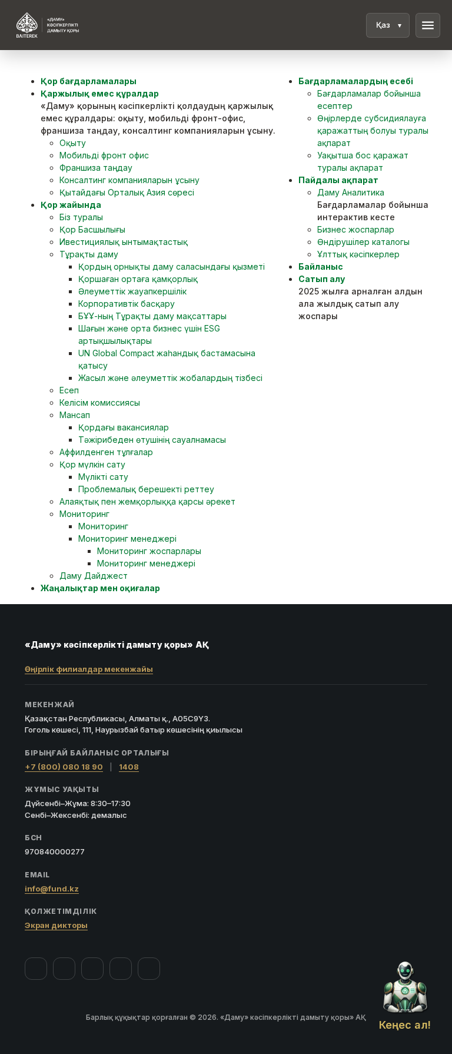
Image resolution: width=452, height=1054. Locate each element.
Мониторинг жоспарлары (149, 551)
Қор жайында (71, 205)
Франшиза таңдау (95, 168)
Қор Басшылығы (92, 229)
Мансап (74, 415)
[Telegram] (120, 968)
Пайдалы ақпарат (338, 180)
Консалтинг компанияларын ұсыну (129, 180)
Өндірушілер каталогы (363, 242)
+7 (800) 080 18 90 (64, 766)
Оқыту (72, 143)
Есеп (69, 390)
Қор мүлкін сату (92, 464)
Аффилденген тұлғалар (106, 452)
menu (428, 25)
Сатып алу (321, 279)
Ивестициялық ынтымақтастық (123, 242)
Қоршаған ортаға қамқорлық (138, 279)
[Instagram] (64, 968)
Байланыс (320, 266)
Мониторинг (84, 514)
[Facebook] (36, 968)
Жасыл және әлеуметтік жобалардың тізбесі (170, 378)
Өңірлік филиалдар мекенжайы (89, 669)
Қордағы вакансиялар (123, 427)
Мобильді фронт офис (104, 155)
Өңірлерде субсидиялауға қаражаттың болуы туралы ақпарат (372, 130)
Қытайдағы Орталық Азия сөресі (126, 192)
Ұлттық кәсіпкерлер (358, 254)
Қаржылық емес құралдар (100, 93)
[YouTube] (92, 968)
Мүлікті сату (103, 477)
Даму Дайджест (93, 576)
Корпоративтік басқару (126, 304)
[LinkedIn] (149, 968)
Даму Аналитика (350, 192)
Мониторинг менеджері (127, 538)
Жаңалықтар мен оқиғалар (100, 588)
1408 (129, 766)
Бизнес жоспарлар (355, 229)
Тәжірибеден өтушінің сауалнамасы (152, 440)
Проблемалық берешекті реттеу (146, 489)
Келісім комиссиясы (99, 402)
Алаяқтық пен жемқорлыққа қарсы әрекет (147, 501)
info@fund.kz (52, 888)
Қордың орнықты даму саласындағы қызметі (171, 266)
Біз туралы (81, 217)
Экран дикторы (56, 925)
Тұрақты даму (88, 254)
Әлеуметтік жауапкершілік (132, 291)
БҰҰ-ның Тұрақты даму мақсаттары (152, 316)
